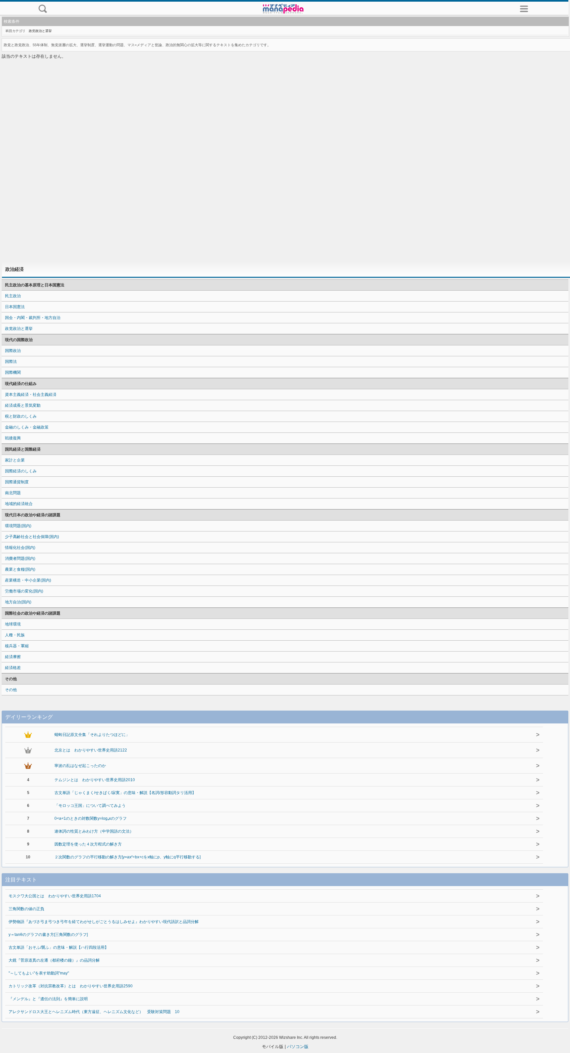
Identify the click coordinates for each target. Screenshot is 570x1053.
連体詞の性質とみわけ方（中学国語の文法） (94, 831)
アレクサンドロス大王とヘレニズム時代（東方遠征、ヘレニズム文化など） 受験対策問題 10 (94, 1011)
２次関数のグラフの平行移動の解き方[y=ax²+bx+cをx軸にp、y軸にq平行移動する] (127, 857)
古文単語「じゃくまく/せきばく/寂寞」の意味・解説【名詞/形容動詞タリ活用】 (125, 792)
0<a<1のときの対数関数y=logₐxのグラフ (90, 818)
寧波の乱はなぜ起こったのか (80, 765)
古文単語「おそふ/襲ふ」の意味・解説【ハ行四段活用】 (59, 947)
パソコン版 (297, 1046)
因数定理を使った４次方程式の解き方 (88, 844)
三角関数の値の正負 (26, 909)
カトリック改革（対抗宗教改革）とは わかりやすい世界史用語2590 (71, 986)
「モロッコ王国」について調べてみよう (90, 805)
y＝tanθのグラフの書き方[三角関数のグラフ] (48, 934)
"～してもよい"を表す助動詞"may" (39, 973)
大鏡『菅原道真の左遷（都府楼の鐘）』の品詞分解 (54, 960)
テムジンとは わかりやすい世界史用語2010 (94, 780)
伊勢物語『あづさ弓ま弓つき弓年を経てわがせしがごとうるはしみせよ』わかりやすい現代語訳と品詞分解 (104, 921)
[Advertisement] (285, 161)
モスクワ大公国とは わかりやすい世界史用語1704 (55, 896)
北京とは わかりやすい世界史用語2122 (90, 750)
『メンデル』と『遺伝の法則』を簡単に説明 (48, 999)
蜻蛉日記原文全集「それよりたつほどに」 (92, 734)
